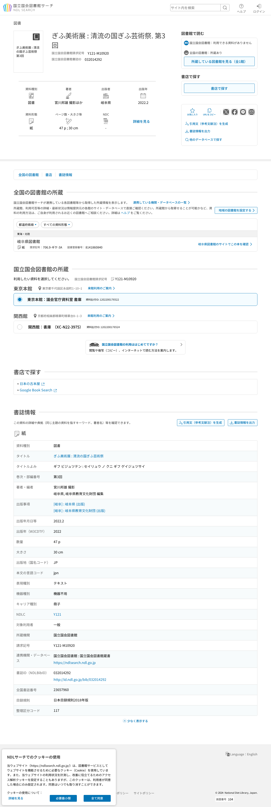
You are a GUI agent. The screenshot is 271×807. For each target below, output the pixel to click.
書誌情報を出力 (199, 131)
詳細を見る (141, 121)
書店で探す (219, 88)
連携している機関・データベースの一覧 (160, 202)
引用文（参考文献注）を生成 (208, 123)
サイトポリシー (144, 793)
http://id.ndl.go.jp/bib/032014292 (80, 679)
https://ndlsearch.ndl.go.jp (75, 662)
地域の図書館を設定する (235, 210)
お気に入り (192, 114)
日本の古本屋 (30, 383)
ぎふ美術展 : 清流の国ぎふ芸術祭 (79, 455)
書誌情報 (65, 174)
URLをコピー (209, 114)
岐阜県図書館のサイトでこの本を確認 (223, 244)
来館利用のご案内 (100, 288)
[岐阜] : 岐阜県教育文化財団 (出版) (79, 510)
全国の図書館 (28, 174)
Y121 (57, 614)
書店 (48, 174)
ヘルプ (241, 11)
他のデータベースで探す (205, 139)
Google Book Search (36, 389)
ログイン (259, 11)
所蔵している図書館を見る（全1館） (219, 61)
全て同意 (97, 798)
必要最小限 (63, 798)
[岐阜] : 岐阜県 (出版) (69, 503)
